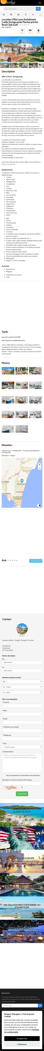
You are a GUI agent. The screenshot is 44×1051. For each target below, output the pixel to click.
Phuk (16, 886)
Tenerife (7, 914)
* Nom (4, 710)
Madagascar (28, 930)
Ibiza (31, 910)
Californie (8, 837)
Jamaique (6, 818)
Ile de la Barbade (32, 818)
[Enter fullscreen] (39, 460)
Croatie (33, 912)
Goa (20, 888)
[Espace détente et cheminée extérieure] (21, 370)
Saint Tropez (34, 860)
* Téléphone (6, 735)
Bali (14, 814)
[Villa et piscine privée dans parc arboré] (22, 49)
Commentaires (7, 751)
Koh (21, 886)
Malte (38, 912)
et (19, 886)
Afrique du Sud (18, 930)
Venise (18, 860)
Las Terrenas (23, 822)
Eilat (23, 933)
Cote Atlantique (17, 910)
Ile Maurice (14, 820)
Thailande (19, 814)
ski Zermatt (18, 935)
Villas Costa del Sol (8, 164)
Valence (24, 862)
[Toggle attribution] (39, 505)
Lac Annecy (37, 935)
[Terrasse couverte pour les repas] (35, 370)
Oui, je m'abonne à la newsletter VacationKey (23, 775)
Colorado (24, 839)
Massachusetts (34, 837)
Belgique (18, 862)
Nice (28, 860)
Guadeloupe (29, 816)
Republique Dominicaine (18, 818)
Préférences (22, 1044)
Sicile (28, 912)
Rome (7, 860)
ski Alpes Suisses (27, 935)
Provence (12, 862)
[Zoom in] (39, 464)
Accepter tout (22, 1038)
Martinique (20, 816)
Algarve (4, 916)
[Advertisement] (22, 304)
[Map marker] (22, 481)
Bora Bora (27, 824)
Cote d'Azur (7, 910)
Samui (25, 886)
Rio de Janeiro (8, 930)
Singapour (18, 890)
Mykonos (11, 912)
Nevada (18, 839)
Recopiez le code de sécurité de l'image (17, 780)
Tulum (28, 933)
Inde (16, 888)
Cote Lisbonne (28, 918)
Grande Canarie (33, 914)
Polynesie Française (34, 822)
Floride (14, 816)
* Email (4, 719)
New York (15, 837)
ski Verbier (9, 935)
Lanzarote (14, 914)
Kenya (32, 933)
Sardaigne (23, 912)
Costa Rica (17, 933)
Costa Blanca (21, 916)
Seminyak (33, 886)
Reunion (5, 886)
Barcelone (31, 862)
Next (40, 49)
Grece (5, 912)
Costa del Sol (12, 916)
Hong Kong (25, 890)
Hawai (26, 837)
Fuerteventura (23, 914)
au (3, 667)
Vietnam (38, 888)
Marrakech (10, 933)
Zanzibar (35, 930)
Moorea (20, 824)
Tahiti (15, 824)
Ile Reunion (29, 820)
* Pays (4, 743)
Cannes (23, 860)
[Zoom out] (39, 468)
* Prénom (5, 702)
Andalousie (30, 916)
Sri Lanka (15, 822)
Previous (3, 49)
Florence (12, 860)
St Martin (26, 814)
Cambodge (31, 888)
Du (3, 659)
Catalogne (38, 916)
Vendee (20, 918)
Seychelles (21, 820)
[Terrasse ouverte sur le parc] (8, 385)
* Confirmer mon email (10, 727)
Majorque (37, 910)
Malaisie (12, 888)
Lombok (7, 888)
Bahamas (37, 816)
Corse (17, 912)
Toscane (14, 918)
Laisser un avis (36, 561)
